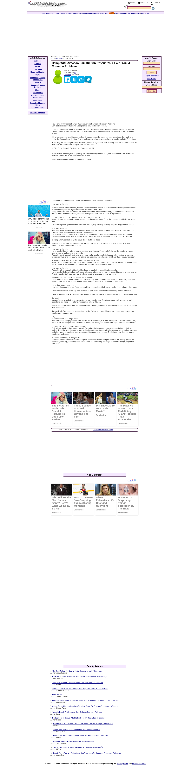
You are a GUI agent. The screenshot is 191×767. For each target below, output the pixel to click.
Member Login (120, 13)
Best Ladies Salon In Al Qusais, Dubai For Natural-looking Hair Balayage (79, 677)
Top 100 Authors (48, 13)
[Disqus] (94, 553)
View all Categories (37, 113)
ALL (52, 59)
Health (37, 66)
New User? (151, 79)
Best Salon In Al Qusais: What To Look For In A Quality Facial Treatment (79, 718)
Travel (37, 75)
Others (37, 90)
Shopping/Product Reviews (38, 86)
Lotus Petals (57, 694)
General (38, 64)
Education (38, 69)
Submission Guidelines (90, 13)
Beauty (59, 59)
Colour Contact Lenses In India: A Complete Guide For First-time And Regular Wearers (84, 706)
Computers (37, 100)
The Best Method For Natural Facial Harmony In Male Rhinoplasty (77, 671)
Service (38, 82)
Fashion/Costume (38, 108)
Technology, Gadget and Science (37, 79)
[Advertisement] (95, 34)
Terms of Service (139, 764)
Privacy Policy (122, 764)
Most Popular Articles (63, 13)
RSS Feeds (104, 13)
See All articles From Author (103, 430)
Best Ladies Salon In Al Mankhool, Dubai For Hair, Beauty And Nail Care (80, 736)
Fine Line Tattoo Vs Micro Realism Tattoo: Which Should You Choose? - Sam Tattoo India (86, 700)
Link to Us (145, 13)
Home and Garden (37, 72)
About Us (144, 2)
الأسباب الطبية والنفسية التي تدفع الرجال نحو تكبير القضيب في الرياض (78, 747)
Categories (77, 13)
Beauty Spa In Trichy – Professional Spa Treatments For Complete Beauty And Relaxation (87, 753)
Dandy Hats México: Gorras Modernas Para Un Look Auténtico (76, 730)
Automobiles (38, 93)
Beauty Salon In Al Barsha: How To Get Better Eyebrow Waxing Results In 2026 (83, 724)
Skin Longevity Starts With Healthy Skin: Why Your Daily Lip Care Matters (80, 689)
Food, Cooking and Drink (37, 104)
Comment (67, 75)
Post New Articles (133, 13)
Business (37, 61)
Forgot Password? (152, 76)
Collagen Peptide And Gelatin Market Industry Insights (73, 741)
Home (132, 2)
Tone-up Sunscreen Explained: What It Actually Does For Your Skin (77, 683)
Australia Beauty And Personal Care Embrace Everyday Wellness (77, 712)
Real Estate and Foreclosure (37, 97)
